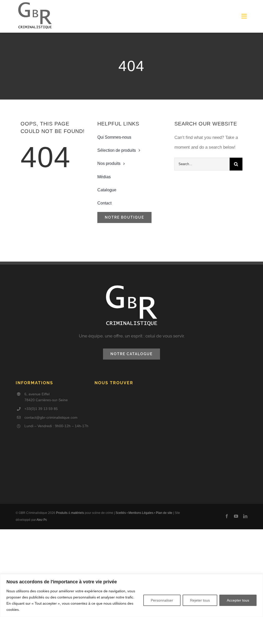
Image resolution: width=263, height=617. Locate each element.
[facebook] (227, 516)
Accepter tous (238, 600)
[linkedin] (245, 516)
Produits (62, 513)
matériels (77, 513)
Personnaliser (162, 600)
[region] (131, 595)
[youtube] (236, 516)
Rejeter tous (200, 600)
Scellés (121, 513)
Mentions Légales (140, 513)
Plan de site (164, 513)
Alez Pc (41, 520)
